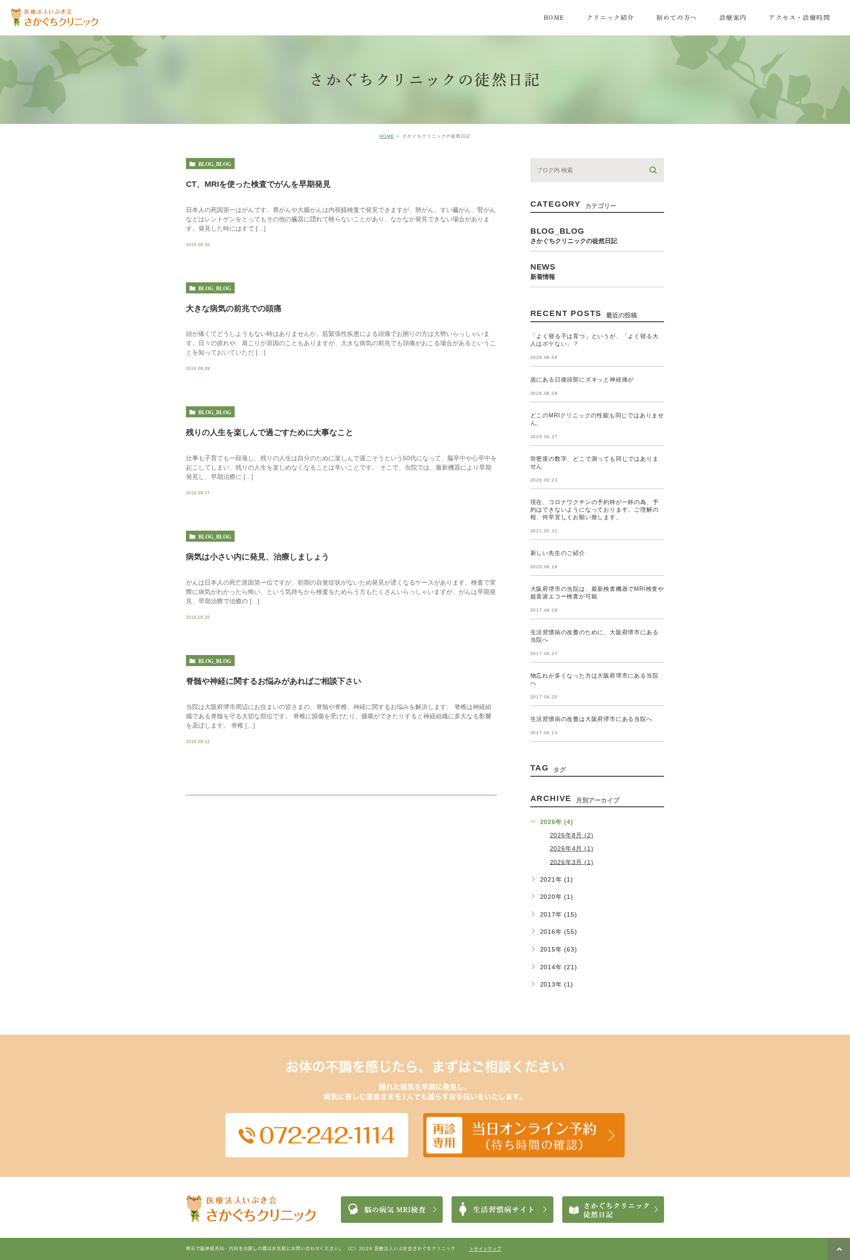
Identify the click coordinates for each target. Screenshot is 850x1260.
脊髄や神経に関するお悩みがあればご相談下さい (273, 681)
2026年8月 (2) (572, 835)
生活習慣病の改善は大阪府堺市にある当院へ (591, 719)
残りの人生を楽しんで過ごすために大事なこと (269, 432)
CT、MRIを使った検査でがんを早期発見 (258, 183)
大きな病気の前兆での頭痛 (234, 308)
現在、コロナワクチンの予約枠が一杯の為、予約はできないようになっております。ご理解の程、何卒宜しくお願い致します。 (594, 509)
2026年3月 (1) (572, 861)
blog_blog (214, 163)
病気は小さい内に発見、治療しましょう (257, 556)
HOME (386, 136)
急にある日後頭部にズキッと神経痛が (582, 379)
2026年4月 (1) (572, 848)
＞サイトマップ (485, 1249)
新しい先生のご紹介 (557, 553)
